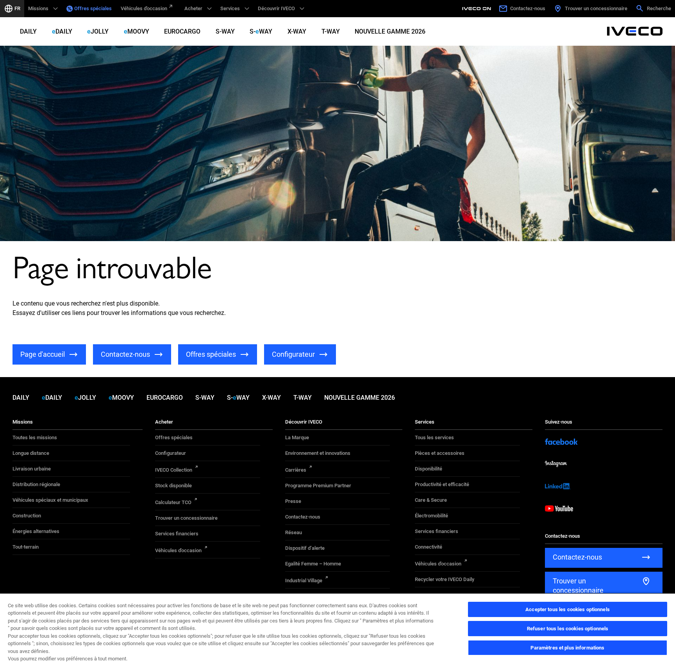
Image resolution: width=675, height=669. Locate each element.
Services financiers (176, 534)
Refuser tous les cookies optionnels (568, 628)
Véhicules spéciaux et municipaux (50, 500)
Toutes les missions (34, 437)
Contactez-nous (302, 517)
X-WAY (297, 31)
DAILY (28, 31)
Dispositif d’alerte (305, 548)
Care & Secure (431, 500)
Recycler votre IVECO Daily (444, 579)
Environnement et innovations (317, 453)
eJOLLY (98, 31)
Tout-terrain (25, 547)
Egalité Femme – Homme (313, 564)
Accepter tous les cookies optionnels (567, 609)
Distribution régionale (36, 484)
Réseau (293, 532)
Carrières (295, 470)
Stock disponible (173, 485)
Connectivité (428, 547)
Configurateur (170, 453)
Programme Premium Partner (318, 485)
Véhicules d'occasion (144, 8)
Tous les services (434, 437)
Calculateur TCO (173, 502)
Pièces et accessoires (439, 453)
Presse (293, 501)
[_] (478, 8)
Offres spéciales (93, 8)
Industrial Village (303, 580)
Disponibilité (428, 469)
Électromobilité (431, 516)
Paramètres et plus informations (567, 648)
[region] (337, 631)
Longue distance (30, 453)
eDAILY (62, 31)
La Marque (297, 437)
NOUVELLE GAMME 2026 (390, 31)
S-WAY (225, 31)
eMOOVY (136, 31)
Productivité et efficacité (442, 484)
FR (17, 8)
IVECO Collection (173, 470)
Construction (26, 516)
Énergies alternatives (35, 531)
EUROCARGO (182, 31)
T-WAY (330, 31)
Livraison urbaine (31, 469)
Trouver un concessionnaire (186, 518)
